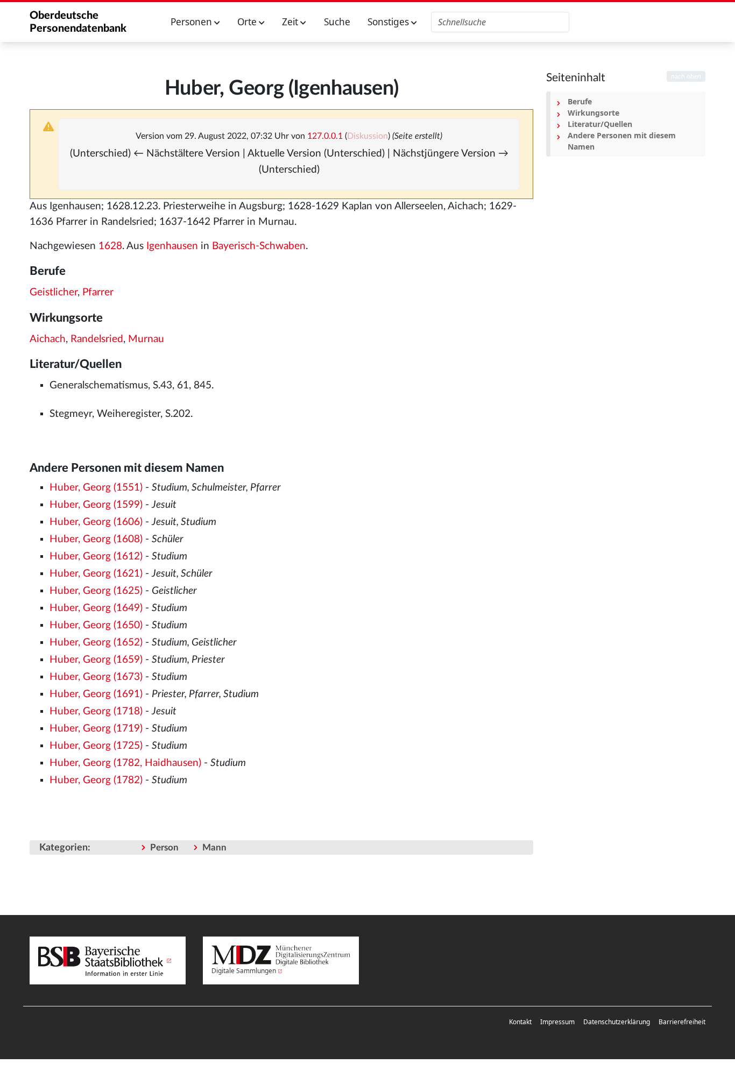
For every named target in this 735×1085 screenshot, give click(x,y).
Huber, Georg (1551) (96, 488)
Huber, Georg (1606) (96, 522)
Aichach (48, 339)
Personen (192, 22)
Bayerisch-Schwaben (259, 246)
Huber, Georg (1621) (96, 574)
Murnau (146, 339)
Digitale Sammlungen (243, 970)
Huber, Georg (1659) (96, 660)
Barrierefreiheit (682, 1021)
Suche (337, 22)
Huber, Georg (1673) (96, 677)
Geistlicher (53, 292)
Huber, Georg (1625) (96, 591)
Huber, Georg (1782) (96, 780)
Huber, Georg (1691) (96, 694)
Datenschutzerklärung (616, 1021)
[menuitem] (520, 1022)
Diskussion (367, 136)
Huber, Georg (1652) (96, 642)
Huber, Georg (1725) (96, 746)
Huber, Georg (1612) (96, 556)
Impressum (557, 1021)
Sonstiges (389, 22)
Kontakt (520, 1021)
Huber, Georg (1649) (96, 608)
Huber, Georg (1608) (96, 539)
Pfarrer (98, 292)
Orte (248, 22)
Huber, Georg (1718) (96, 711)
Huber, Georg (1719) (96, 729)
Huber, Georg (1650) (96, 625)
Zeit (291, 22)
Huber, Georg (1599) (96, 505)
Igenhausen (172, 246)
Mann (214, 847)
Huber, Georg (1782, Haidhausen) (125, 763)
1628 (110, 246)
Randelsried (96, 339)
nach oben (686, 76)
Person (164, 847)
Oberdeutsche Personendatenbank (78, 22)
